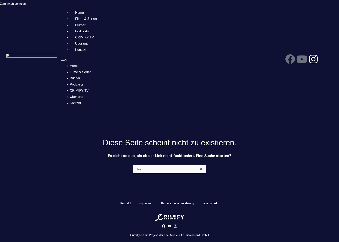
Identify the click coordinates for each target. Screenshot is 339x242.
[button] (165, 60)
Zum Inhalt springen (13, 3)
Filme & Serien (86, 19)
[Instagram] (175, 226)
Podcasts (82, 31)
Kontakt (80, 50)
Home (79, 13)
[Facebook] (163, 226)
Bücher (80, 25)
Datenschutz (210, 203)
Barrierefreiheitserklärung (177, 203)
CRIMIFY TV (84, 37)
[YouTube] (169, 226)
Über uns (81, 43)
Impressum (146, 203)
